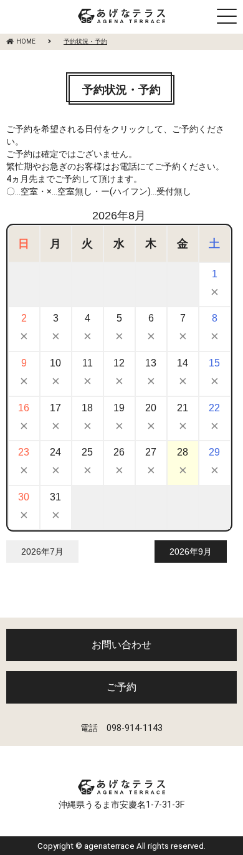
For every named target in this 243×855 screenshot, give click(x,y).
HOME (26, 41)
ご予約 (121, 687)
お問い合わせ (121, 645)
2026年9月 (190, 551)
